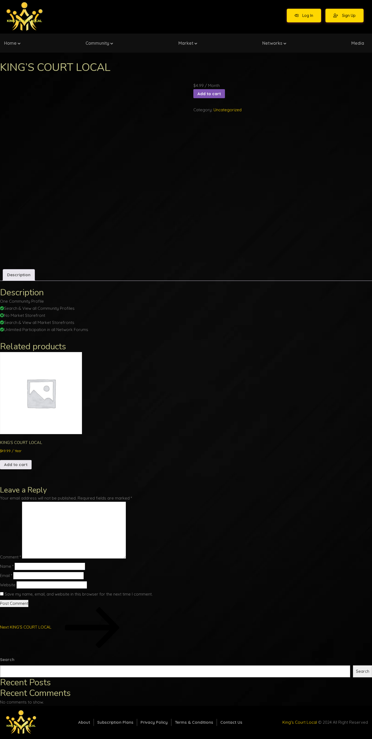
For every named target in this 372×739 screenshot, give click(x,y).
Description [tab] (19, 274)
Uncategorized (228, 109)
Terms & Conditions (194, 722)
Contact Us (231, 722)
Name (7, 566)
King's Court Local (299, 722)
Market (185, 43)
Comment (10, 557)
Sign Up (348, 15)
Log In (307, 15)
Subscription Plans (115, 722)
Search (7, 659)
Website (8, 584)
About (84, 722)
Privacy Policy (154, 722)
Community (97, 43)
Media (357, 43)
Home (10, 43)
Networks (272, 43)
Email (6, 575)
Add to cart (209, 93)
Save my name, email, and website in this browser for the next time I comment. (79, 594)
